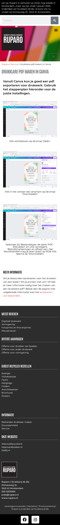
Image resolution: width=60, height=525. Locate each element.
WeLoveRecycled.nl (12, 443)
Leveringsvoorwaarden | (15, 506)
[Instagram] (35, 519)
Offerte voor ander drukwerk (17, 349)
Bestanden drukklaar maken (17, 422)
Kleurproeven (9, 330)
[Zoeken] (54, 20)
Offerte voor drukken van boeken (19, 346)
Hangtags (7, 383)
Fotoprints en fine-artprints (16, 327)
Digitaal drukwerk (11, 321)
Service (14, 64)
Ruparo (5, 64)
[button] (55, 29)
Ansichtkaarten (10, 389)
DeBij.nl (6, 450)
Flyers (5, 379)
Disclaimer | (33, 506)
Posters (6, 396)
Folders (6, 386)
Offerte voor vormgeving (15, 352)
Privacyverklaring (47, 506)
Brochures (7, 392)
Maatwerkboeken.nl (12, 447)
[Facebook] (24, 519)
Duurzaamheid (10, 425)
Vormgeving (8, 324)
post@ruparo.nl (10, 494)
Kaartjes (6, 373)
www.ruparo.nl (10, 498)
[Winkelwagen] (53, 56)
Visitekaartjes (9, 376)
